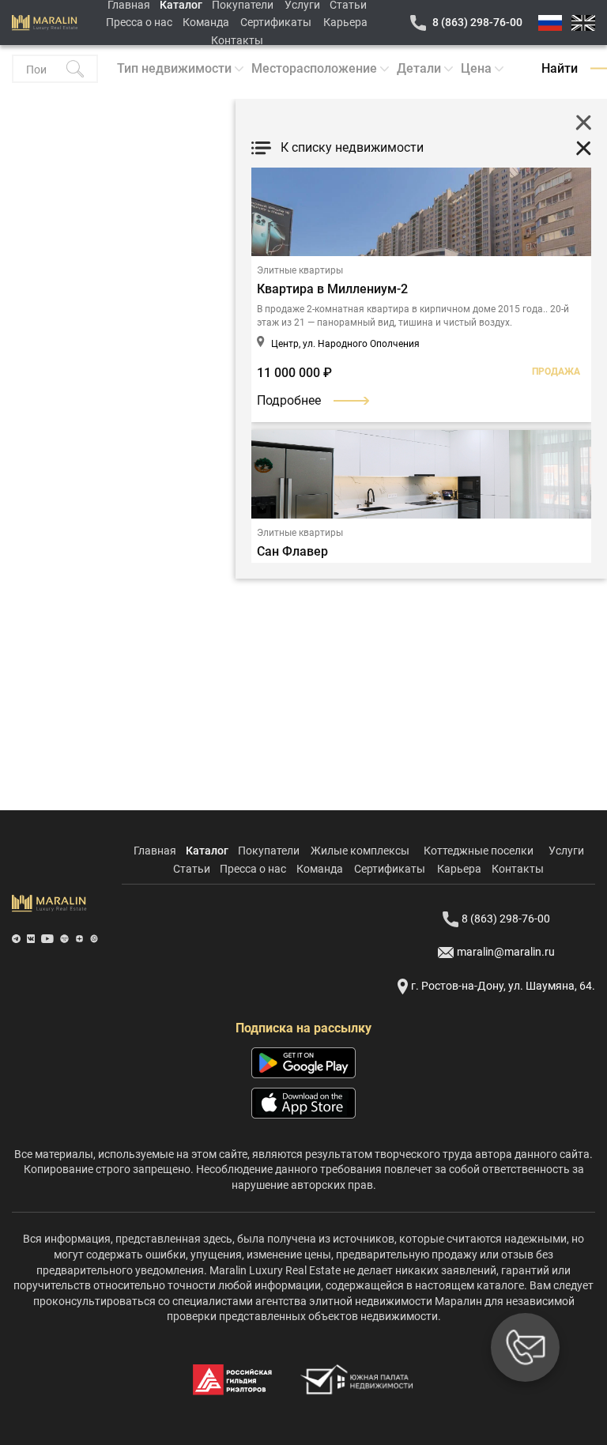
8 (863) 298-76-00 (477, 22)
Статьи (191, 868)
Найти (559, 68)
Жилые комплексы (360, 850)
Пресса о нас (139, 22)
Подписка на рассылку (303, 1028)
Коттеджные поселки (478, 850)
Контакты (237, 40)
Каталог (207, 850)
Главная (155, 850)
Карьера (345, 22)
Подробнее (289, 400)
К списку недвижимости (352, 147)
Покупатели (269, 850)
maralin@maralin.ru (506, 951)
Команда (206, 22)
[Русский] (550, 23)
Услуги (566, 850)
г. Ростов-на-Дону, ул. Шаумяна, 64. (503, 985)
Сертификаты (275, 22)
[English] (583, 23)
